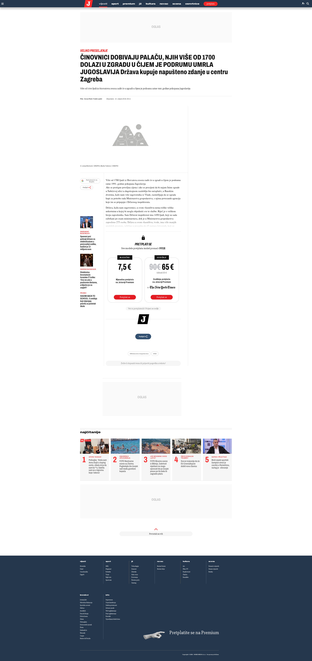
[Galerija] (130, 134)
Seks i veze (134, 575)
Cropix (82, 636)
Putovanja (134, 577)
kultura (186, 561)
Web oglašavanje (111, 611)
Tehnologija (135, 566)
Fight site (108, 577)
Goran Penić (88, 99)
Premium (129, 4)
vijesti (83, 561)
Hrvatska (83, 566)
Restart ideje (161, 569)
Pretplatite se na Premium (194, 633)
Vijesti (103, 4)
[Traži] (308, 4)
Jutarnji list (83, 600)
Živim (81, 627)
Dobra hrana (84, 616)
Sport (115, 4)
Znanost (133, 569)
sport (108, 561)
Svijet (81, 569)
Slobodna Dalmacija (86, 603)
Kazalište (186, 577)
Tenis (107, 575)
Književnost (186, 572)
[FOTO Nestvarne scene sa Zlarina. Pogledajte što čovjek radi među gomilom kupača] (125, 447)
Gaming (133, 583)
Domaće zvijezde (214, 566)
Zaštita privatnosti (111, 605)
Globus (82, 608)
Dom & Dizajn (84, 614)
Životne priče (135, 580)
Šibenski (82, 633)
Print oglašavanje (111, 614)
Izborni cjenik (110, 608)
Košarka (108, 572)
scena (212, 561)
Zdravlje (133, 572)
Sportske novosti (85, 605)
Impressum (109, 600)
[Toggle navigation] (2, 3)
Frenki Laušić (97, 99)
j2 (132, 561)
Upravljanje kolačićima (113, 619)
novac (160, 561)
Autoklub (83, 611)
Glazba (185, 575)
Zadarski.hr (83, 630)
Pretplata (210, 3)
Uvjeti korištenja (111, 603)
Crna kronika (84, 572)
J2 (140, 4)
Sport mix (109, 580)
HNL (107, 566)
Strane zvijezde (213, 569)
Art (184, 566)
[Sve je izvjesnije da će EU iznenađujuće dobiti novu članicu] (186, 447)
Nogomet (108, 569)
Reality (211, 572)
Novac (164, 4)
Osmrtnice (192, 4)
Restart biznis (161, 566)
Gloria (82, 619)
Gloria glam (83, 622)
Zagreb (82, 575)
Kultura (151, 4)
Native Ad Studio (85, 638)
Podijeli (85, 187)
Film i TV (185, 569)
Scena (176, 4)
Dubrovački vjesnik (86, 625)
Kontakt (108, 616)
